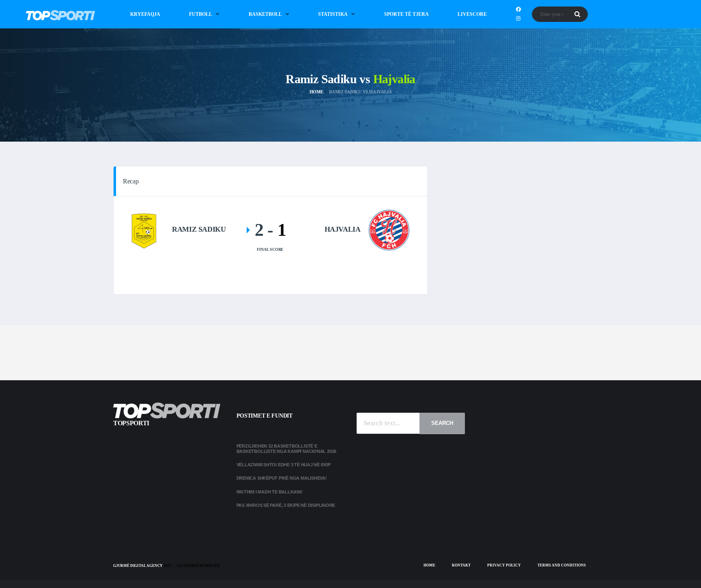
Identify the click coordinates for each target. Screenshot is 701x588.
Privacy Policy (504, 565)
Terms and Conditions (562, 565)
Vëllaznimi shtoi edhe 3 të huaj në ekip (284, 464)
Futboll (200, 14)
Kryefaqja (145, 14)
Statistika (333, 14)
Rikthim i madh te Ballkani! (270, 491)
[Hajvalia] (389, 229)
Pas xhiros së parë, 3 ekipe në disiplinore (286, 505)
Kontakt (461, 565)
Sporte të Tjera (406, 14)
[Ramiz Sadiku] (143, 229)
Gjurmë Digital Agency (138, 566)
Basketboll (265, 14)
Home (429, 565)
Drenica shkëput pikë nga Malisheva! (282, 478)
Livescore (472, 14)
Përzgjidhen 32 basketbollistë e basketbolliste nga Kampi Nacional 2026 (287, 449)
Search (442, 423)
